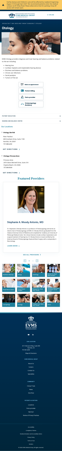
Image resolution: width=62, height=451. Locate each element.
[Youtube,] (28, 334)
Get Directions (10, 149)
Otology (39, 23)
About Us (31, 363)
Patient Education (9, 116)
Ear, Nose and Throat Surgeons (23, 23)
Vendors (31, 444)
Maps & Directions (31, 353)
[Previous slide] (25, 261)
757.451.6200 (26, 350)
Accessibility (31, 427)
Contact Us (31, 370)
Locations (31, 405)
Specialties (6, 23)
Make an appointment (32, 84)
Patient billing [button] (30, 91)
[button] (50, 15)
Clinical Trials (31, 386)
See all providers (31, 255)
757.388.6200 (7, 144)
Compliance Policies (31, 430)
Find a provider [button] (30, 97)
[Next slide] (37, 261)
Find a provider (31, 408)
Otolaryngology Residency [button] (30, 104)
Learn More (12, 246)
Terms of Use (31, 440)
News (31, 389)
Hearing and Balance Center (12, 121)
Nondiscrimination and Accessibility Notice (31, 434)
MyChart (31, 412)
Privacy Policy (31, 437)
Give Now (31, 393)
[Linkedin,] (33, 334)
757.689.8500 (7, 167)
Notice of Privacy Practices (31, 415)
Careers (31, 367)
